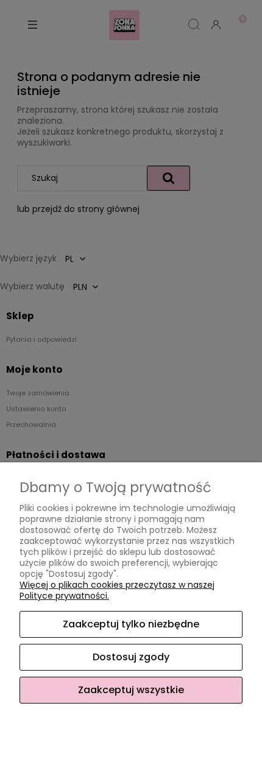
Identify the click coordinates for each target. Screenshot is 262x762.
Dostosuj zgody (131, 657)
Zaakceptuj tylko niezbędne (131, 624)
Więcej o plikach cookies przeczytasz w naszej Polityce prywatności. (116, 590)
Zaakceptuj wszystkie (131, 690)
